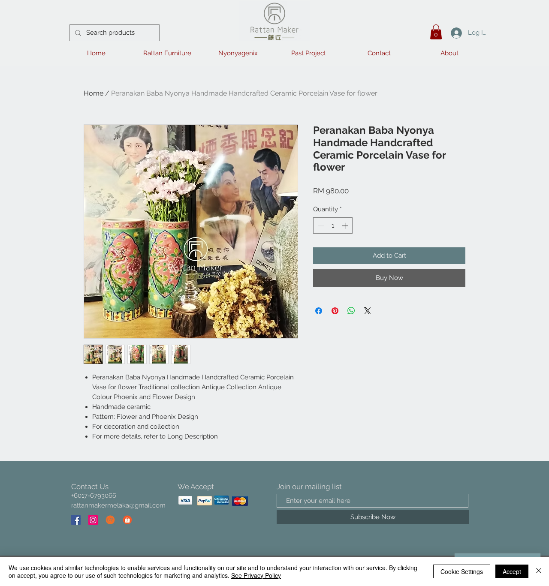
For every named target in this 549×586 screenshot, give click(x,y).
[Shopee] (127, 520)
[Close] (539, 571)
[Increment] (346, 226)
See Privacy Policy (256, 575)
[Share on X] (367, 311)
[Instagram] (93, 520)
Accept (512, 571)
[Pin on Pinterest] (335, 311)
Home (93, 93)
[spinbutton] (333, 226)
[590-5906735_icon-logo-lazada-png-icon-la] (110, 520)
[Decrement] (320, 226)
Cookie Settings (461, 571)
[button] (436, 31)
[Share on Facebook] (319, 311)
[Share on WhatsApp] (351, 311)
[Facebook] (76, 520)
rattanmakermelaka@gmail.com (118, 505)
